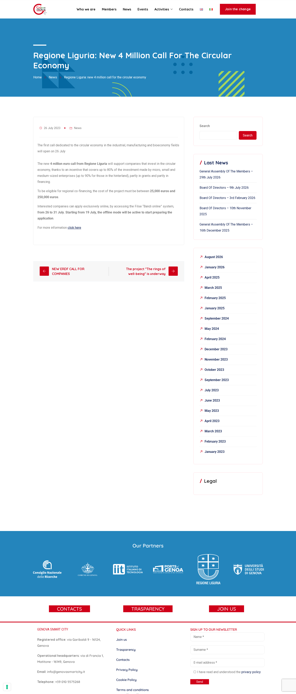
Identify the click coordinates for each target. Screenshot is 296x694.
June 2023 (212, 400)
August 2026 (214, 257)
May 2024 (212, 329)
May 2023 (212, 411)
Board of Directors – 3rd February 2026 (227, 198)
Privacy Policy (127, 670)
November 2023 (216, 359)
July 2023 (212, 390)
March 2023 (213, 431)
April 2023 (212, 421)
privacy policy (251, 672)
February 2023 (215, 441)
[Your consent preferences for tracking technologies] (7, 687)
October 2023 (214, 370)
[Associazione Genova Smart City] (40, 9)
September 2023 (217, 380)
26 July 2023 (52, 128)
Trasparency (126, 650)
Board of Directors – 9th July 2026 (224, 188)
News (127, 9)
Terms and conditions (132, 690)
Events (143, 9)
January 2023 (215, 452)
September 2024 (217, 318)
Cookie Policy (126, 680)
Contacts (186, 9)
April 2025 (212, 277)
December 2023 (216, 349)
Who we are (86, 9)
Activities (161, 9)
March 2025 (213, 288)
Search (205, 126)
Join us (121, 640)
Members (109, 9)
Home (37, 77)
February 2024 (215, 339)
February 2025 (215, 298)
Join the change (238, 9)
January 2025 (215, 308)
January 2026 (215, 267)
